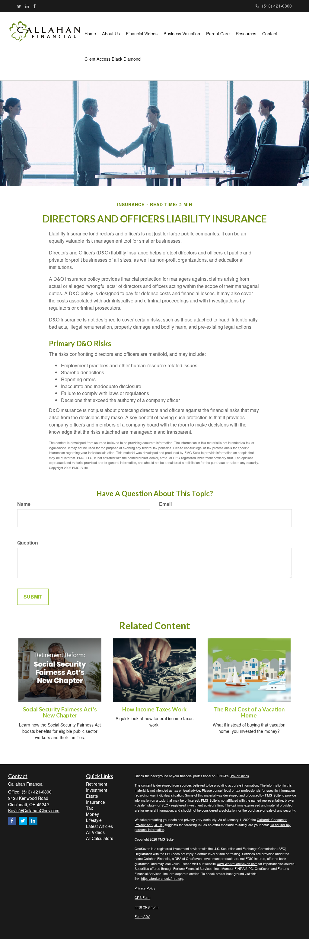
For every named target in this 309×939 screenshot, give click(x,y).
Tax (89, 808)
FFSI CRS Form (146, 907)
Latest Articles (99, 826)
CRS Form (142, 897)
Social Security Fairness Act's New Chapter (60, 712)
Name (23, 504)
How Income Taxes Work (154, 709)
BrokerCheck (239, 775)
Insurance (95, 802)
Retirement (96, 784)
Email (165, 504)
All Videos (95, 832)
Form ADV (142, 916)
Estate (92, 796)
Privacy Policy (145, 888)
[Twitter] (19, 6)
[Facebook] (34, 6)
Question (27, 542)
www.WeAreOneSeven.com (237, 863)
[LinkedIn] (27, 6)
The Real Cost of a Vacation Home (249, 712)
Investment (96, 790)
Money (92, 814)
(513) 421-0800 (277, 6)
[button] (111, 33)
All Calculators (99, 838)
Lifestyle (94, 820)
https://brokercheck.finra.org (162, 878)
